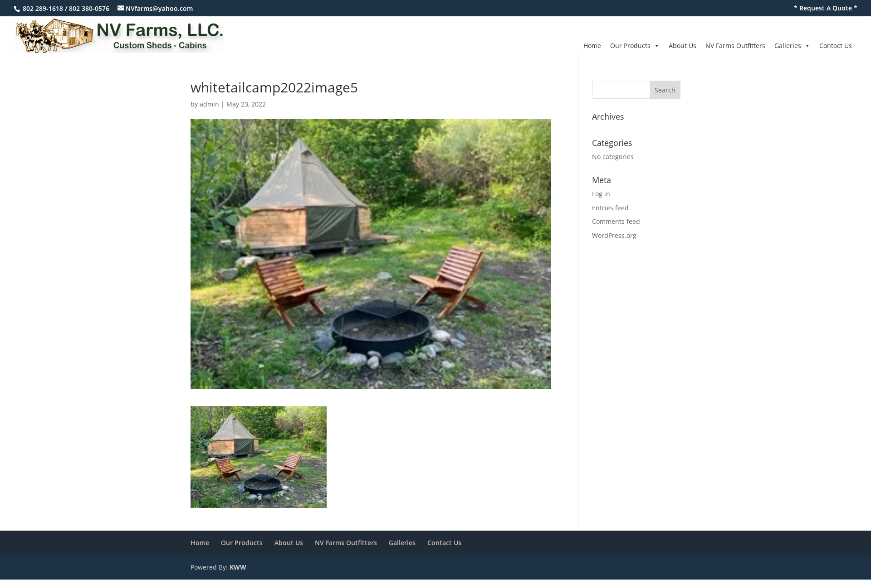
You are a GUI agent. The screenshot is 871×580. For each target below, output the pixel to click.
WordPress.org (614, 235)
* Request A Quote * (825, 8)
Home (592, 45)
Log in (601, 193)
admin (209, 104)
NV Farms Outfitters (735, 45)
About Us (682, 45)
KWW (238, 567)
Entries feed (610, 207)
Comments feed (616, 221)
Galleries (787, 45)
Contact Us (835, 45)
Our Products (630, 45)
